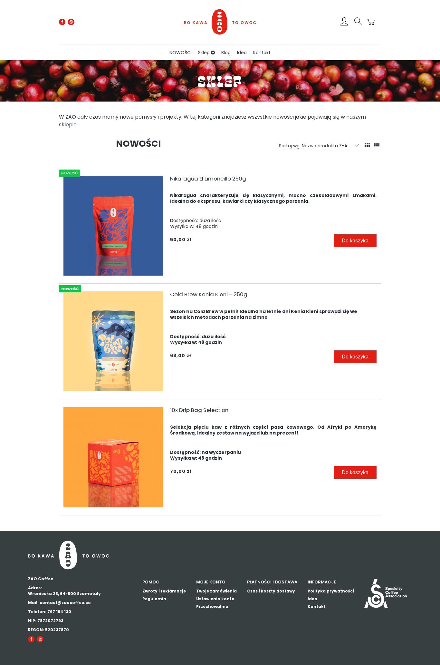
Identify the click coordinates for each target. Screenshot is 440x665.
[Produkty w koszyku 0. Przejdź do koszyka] (372, 25)
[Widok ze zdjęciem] (367, 145)
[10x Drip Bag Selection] (113, 457)
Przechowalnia (212, 606)
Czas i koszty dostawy (271, 591)
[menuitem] (180, 52)
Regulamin (154, 598)
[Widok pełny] (376, 145)
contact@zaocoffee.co (65, 602)
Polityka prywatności (331, 591)
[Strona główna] (220, 22)
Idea (312, 598)
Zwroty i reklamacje (164, 591)
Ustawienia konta (215, 598)
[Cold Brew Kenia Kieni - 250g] (113, 341)
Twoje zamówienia (216, 591)
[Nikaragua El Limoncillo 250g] (113, 226)
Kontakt (317, 606)
